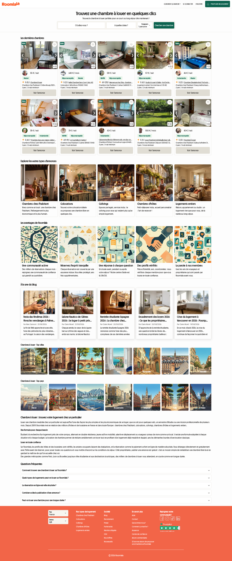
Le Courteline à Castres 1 (78, 140)
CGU (105, 534)
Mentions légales (110, 530)
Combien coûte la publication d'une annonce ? (41, 493)
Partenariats (108, 527)
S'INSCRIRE (199, 4)
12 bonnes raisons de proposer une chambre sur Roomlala (143, 543)
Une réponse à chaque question (116, 265)
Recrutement (109, 519)
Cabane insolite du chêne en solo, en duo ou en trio (117, 140)
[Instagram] (167, 518)
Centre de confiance (139, 534)
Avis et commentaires (139, 538)
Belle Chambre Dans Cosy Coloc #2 (81, 82)
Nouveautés (108, 542)
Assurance (135, 530)
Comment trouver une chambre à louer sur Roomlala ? (44, 470)
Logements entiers (186, 203)
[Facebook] (162, 518)
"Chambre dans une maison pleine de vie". (45, 140)
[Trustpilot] (170, 531)
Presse (106, 523)
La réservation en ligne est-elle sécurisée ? (39, 485)
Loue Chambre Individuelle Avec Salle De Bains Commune (165, 140)
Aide (133, 515)
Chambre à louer (36, 82)
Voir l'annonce (39, 93)
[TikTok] (173, 518)
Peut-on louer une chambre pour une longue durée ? (44, 500)
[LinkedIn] (178, 518)
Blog (105, 515)
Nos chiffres (108, 538)
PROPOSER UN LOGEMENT (219, 4)
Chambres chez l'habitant (35, 203)
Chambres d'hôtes (146, 203)
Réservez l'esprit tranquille (74, 265)
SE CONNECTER (188, 4)
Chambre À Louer (190, 140)
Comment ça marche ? (140, 527)
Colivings (103, 203)
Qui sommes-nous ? (139, 523)
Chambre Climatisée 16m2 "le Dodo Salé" (198, 82)
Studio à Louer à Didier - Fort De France (159, 82)
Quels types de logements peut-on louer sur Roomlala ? (45, 478)
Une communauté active (35, 265)
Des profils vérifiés (147, 265)
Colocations (67, 203)
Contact (135, 519)
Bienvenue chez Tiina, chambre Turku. (122, 82)
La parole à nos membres (189, 265)
